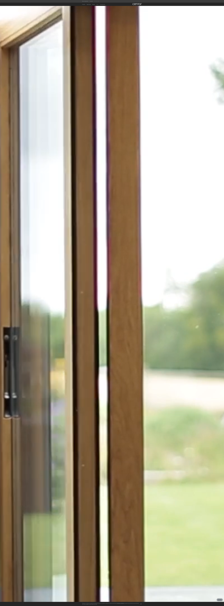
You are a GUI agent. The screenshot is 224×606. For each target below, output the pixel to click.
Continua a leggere (120, 603)
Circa (97, 4)
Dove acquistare (85, 1)
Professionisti (102, 4)
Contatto (91, 1)
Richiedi (219, 599)
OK (141, 603)
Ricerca (98, 1)
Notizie (93, 4)
